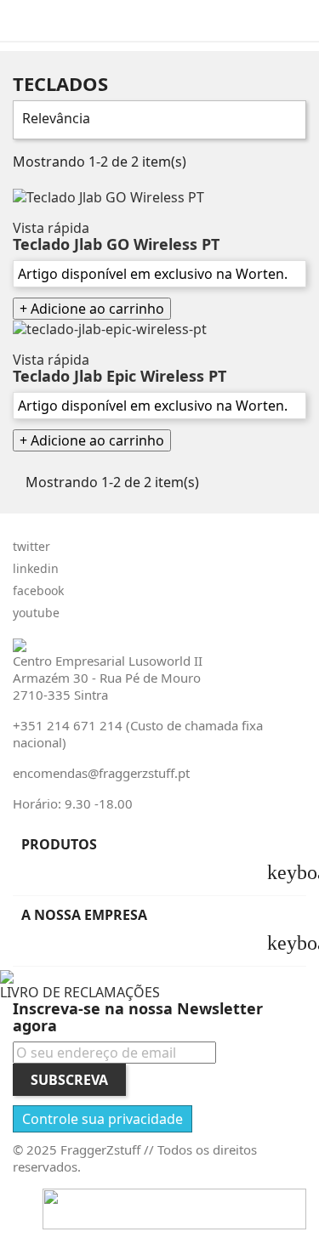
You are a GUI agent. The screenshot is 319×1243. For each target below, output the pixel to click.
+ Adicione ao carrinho (92, 308)
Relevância (157, 120)
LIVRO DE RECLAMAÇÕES (80, 992)
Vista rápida (51, 228)
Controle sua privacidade (102, 1119)
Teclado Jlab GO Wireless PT (116, 244)
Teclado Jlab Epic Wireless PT (119, 376)
